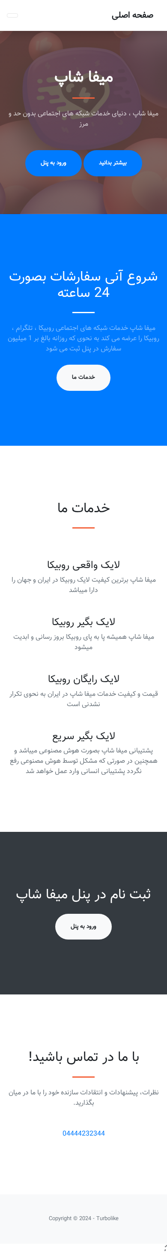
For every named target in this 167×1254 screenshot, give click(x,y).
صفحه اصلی (132, 15)
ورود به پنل (53, 162)
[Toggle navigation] (12, 15)
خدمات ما (83, 377)
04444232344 (84, 1134)
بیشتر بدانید (113, 162)
